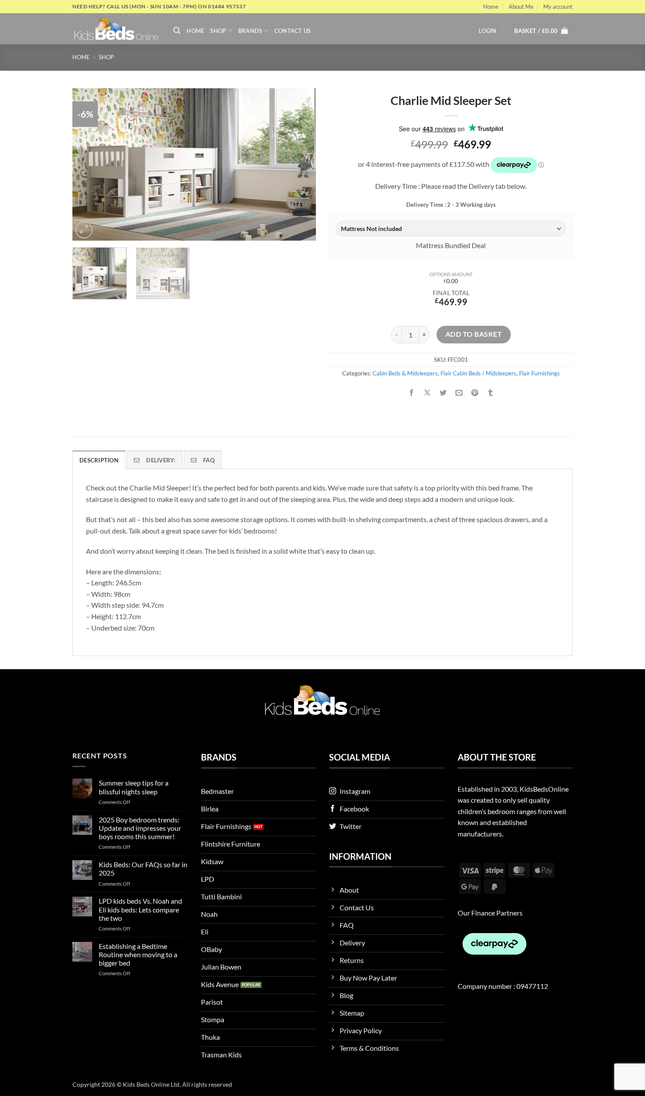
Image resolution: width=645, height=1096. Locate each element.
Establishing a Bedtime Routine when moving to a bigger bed (138, 954)
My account (558, 6)
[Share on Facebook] (411, 393)
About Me (521, 6)
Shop (218, 30)
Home (490, 6)
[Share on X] (427, 393)
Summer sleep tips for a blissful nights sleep (133, 787)
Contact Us (292, 30)
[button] (176, 30)
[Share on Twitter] (443, 393)
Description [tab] (98, 460)
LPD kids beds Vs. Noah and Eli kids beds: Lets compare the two (140, 909)
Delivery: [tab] (160, 460)
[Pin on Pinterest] (475, 393)
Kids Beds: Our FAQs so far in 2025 (143, 868)
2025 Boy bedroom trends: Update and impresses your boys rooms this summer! (140, 827)
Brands (250, 30)
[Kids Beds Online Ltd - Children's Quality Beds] (116, 28)
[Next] (300, 164)
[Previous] (88, 164)
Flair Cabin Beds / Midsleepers (478, 373)
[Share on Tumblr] (491, 393)
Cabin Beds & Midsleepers (405, 373)
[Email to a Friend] (459, 393)
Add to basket (473, 334)
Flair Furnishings (539, 373)
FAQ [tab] (209, 460)
